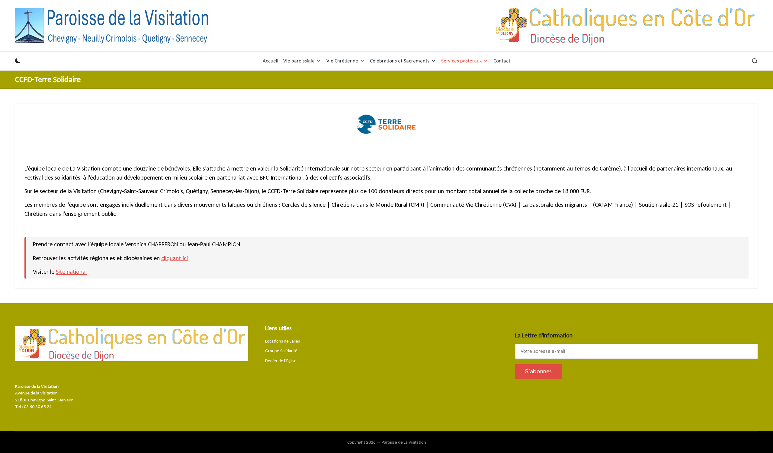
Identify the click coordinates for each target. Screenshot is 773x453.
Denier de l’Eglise (281, 360)
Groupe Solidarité (281, 350)
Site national (71, 271)
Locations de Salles (282, 341)
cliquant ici (174, 258)
